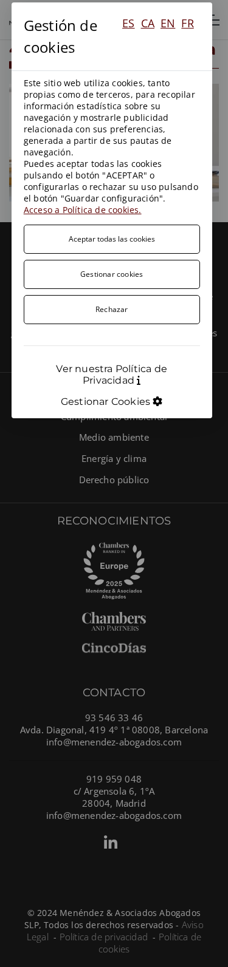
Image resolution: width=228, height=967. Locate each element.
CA (147, 23)
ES (128, 23)
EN (168, 23)
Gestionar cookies (111, 274)
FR (187, 23)
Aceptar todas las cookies (112, 238)
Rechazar (111, 309)
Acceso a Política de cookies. (83, 209)
